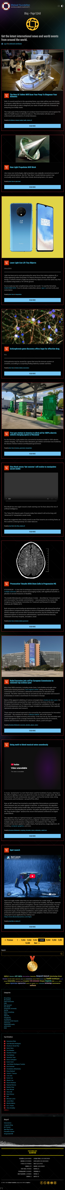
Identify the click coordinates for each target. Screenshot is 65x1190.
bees (5, 1028)
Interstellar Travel (19, 981)
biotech (46, 976)
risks (30, 983)
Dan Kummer (10, 1066)
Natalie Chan (10, 1087)
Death (24, 979)
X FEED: (22, 1164)
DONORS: (27, 1166)
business (17, 448)
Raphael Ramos (11, 1085)
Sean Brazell (10, 1089)
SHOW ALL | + (6, 1110)
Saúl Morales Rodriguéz (14, 1043)
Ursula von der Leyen (51, 700)
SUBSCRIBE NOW (10, 288)
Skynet (6, 1010)
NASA (53, 981)
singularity (33, 983)
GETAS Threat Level (32, 1152)
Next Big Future (8, 1129)
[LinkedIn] (48, 1182)
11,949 (48, 940)
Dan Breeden (10, 1050)
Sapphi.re (28, 1183)
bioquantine (33, 976)
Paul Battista (11, 120)
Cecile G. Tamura (12, 1073)
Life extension (34, 981)
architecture (7, 1019)
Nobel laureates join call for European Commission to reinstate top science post (31, 681)
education (28, 725)
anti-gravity (7, 1017)
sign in (43, 288)
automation (7, 1026)
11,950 (54, 940)
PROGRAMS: (36, 1171)
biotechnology (54, 976)
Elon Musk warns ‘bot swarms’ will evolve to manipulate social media (33, 467)
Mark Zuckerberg (9, 1012)
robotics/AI (29, 120)
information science (30, 830)
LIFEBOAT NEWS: (37, 1159)
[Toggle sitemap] (59, 6)
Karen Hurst (10, 1062)
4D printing (7, 1000)
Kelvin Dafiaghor (12, 1059)
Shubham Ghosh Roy (13, 1046)
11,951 (60, 940)
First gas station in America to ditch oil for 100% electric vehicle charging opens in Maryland (33, 434)
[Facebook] (41, 1182)
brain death (10, 979)
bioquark (39, 976)
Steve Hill (9, 1092)
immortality (11, 981)
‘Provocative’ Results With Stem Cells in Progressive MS (33, 584)
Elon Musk (17, 526)
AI (8, 976)
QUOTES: (35, 1177)
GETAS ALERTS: (37, 1161)
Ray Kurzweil (8, 1005)
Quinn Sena (11, 181)
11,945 (23, 940)
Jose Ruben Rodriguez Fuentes (16, 1064)
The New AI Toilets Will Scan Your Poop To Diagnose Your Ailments (33, 95)
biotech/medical (19, 120)
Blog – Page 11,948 (32, 13)
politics (60, 981)
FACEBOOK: (21, 1159)
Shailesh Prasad (11, 1053)
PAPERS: (35, 1174)
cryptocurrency (17, 979)
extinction (34, 979)
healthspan (55, 979)
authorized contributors (15, 43)
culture (22, 979)
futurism (41, 979)
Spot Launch (15, 850)
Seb (8, 1096)
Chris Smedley (11, 1108)
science (36, 725)
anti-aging (18, 976)
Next (35, 943)
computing (22, 830)
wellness (33, 985)
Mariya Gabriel (34, 714)
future (38, 979)
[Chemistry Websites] (32, 964)
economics (22, 725)
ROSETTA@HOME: (21, 1174)
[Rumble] (55, 1182)
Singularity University (10, 1008)
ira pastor (26, 981)
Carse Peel (11, 526)
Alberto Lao (10, 1080)
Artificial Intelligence (26, 976)
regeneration (22, 983)
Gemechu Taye (11, 1057)
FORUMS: (28, 1177)
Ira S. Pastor (10, 1105)
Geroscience (7, 1123)
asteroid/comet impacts (11, 1021)
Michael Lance (11, 1099)
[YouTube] (51, 1182)
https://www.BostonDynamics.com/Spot (17, 917)
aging (6, 976)
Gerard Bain (11, 921)
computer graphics (17, 826)
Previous (10, 940)
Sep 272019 (6, 95)
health (25, 120)
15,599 (27, 943)
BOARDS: (35, 1166)
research (27, 983)
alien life (6, 1015)
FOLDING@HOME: (22, 1171)
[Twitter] (45, 1182)
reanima (8, 983)
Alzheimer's (12, 976)
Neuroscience (57, 981)
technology (48, 983)
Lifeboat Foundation (12, 1183)
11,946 (29, 940)
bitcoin (60, 976)
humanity (61, 979)
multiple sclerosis (10, 592)
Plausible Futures (9, 1131)
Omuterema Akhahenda (14, 725)
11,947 (35, 940)
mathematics (38, 830)
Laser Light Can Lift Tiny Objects (23, 263)
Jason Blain (10, 1101)
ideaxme (5, 981)
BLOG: (35, 1164)
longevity (48, 981)
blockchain (5, 979)
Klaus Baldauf (11, 1071)
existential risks (28, 979)
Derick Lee (10, 1078)
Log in (5, 43)
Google (45, 979)
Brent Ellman (10, 1094)
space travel (17, 181)
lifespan (42, 981)
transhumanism (56, 983)
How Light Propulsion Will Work (23, 167)
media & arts (44, 830)
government (22, 448)
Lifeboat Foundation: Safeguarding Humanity (28, 6)
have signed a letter (32, 689)
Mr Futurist (7, 1127)
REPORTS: (36, 1169)
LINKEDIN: (22, 1161)
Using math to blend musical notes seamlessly (29, 744)
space (37, 983)
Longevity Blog (8, 1125)
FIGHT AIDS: (23, 1169)
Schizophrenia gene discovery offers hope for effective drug (34, 349)
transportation (18, 294)
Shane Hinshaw (11, 1082)
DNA (5, 1003)
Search (61, 954)
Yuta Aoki (9, 1076)
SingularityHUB (8, 1134)
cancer (13, 979)
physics (32, 725)
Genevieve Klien (11, 1041)
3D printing (7, 998)
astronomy (7, 1023)
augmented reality (9, 1024)
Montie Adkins (11, 1103)
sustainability (41, 983)
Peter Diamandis (9, 1001)
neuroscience (26, 368)
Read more (32, 126)
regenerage (13, 983)
